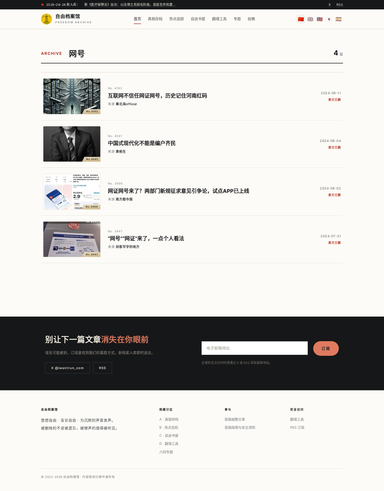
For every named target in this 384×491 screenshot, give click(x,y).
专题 (237, 18)
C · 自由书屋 (168, 435)
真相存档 (155, 18)
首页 (137, 18)
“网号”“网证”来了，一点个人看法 (146, 238)
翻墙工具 (219, 18)
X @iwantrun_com (67, 368)
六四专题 (166, 452)
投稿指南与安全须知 (240, 427)
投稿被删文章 (235, 419)
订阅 (326, 348)
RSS (339, 5)
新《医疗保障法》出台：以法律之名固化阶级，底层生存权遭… (129, 5)
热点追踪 (176, 18)
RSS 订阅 (297, 427)
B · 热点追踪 (168, 427)
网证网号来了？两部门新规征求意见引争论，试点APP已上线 (178, 191)
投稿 (251, 18)
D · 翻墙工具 (168, 443)
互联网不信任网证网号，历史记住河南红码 (157, 96)
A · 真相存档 (168, 419)
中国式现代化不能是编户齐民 (142, 143)
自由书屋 (198, 18)
